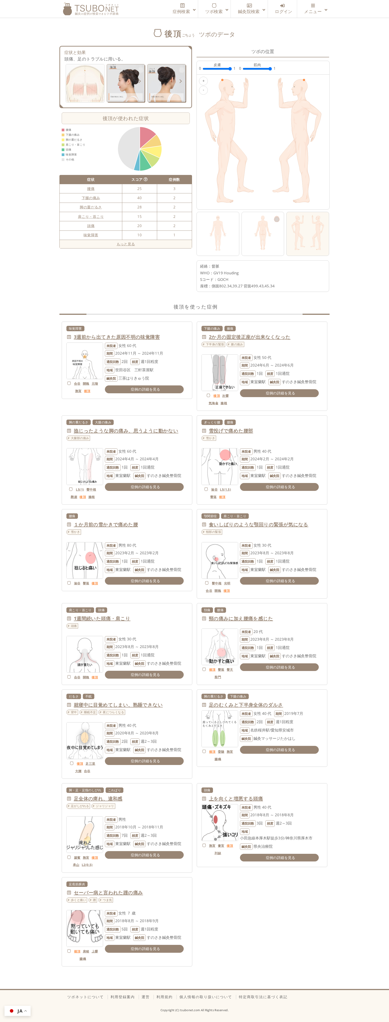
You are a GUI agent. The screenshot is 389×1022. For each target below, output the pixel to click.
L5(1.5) (225, 489)
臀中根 (91, 489)
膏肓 (221, 845)
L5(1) (80, 489)
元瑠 (95, 383)
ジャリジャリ (105, 806)
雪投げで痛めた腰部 (231, 430)
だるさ (74, 696)
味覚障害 (91, 235)
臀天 (230, 669)
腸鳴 (218, 759)
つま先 (107, 900)
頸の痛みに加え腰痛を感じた (241, 618)
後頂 (87, 391)
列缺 (218, 853)
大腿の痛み (103, 422)
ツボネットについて (85, 996)
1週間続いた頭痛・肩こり (102, 618)
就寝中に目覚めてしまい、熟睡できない (118, 705)
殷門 (218, 677)
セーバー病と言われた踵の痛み (108, 892)
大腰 (78, 771)
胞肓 (78, 391)
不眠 (88, 696)
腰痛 (91, 188)
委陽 (221, 751)
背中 (74, 712)
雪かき (210, 438)
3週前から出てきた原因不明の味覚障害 (117, 337)
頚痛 (207, 610)
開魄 (86, 383)
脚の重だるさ (91, 207)
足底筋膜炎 (77, 884)
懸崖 (74, 497)
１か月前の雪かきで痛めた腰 (106, 524)
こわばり (114, 790)
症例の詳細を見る (145, 389)
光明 (227, 583)
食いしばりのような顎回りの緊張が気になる (258, 524)
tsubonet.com (190, 1010)
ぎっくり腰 (212, 422)
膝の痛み (237, 344)
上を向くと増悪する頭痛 (236, 798)
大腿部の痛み (80, 438)
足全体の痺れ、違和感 (98, 798)
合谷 (77, 383)
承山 (76, 865)
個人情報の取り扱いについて (205, 996)
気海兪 (213, 403)
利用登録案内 (123, 996)
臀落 (213, 497)
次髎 (225, 396)
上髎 (95, 951)
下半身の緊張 (215, 344)
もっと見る (126, 244)
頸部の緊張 (213, 532)
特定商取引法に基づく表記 (263, 996)
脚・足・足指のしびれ (85, 790)
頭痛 (91, 225)
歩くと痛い (78, 900)
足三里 (90, 763)
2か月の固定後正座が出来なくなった (250, 337)
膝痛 (230, 328)
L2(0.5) (87, 865)
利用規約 (164, 996)
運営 (146, 996)
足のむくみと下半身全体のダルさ (246, 705)
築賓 (77, 857)
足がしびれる (80, 806)
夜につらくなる (113, 712)
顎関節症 (210, 516)
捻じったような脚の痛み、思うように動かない (126, 430)
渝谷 (214, 489)
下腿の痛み (91, 197)
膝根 (224, 403)
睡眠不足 (90, 712)
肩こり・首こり (91, 216)
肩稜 (86, 951)
